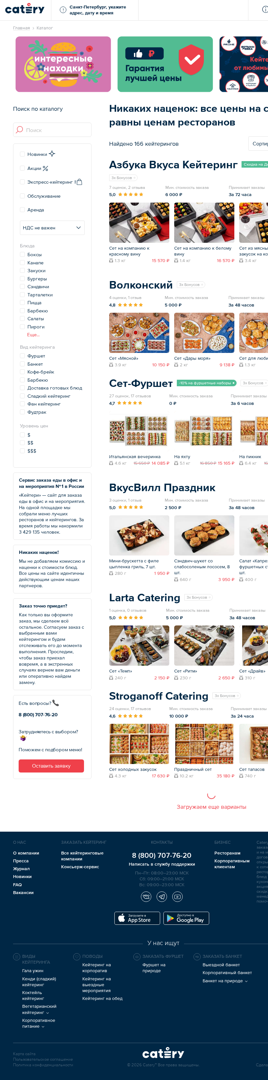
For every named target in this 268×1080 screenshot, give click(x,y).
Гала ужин (32, 970)
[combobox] (53, 130)
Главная (21, 27)
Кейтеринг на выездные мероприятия (96, 984)
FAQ (17, 884)
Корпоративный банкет (227, 972)
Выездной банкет (221, 964)
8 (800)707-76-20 (38, 714)
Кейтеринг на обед (102, 998)
